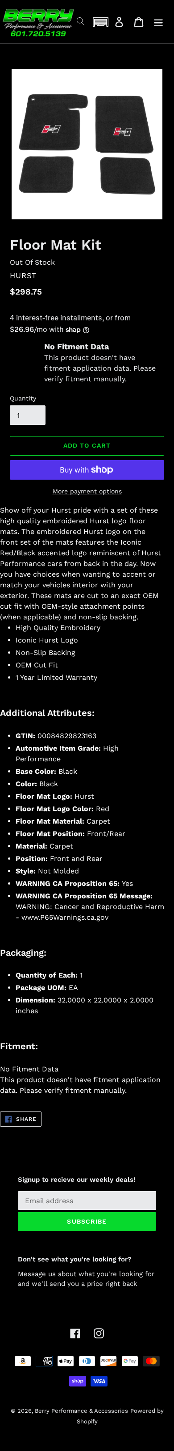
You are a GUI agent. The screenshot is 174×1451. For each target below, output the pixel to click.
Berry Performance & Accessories (81, 1410)
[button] (100, 22)
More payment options (87, 491)
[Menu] (158, 22)
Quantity (23, 398)
